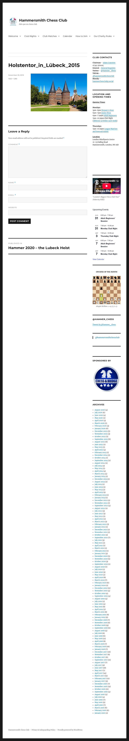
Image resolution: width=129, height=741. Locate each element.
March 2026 (99, 423)
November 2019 (101, 591)
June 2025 (99, 444)
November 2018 (101, 623)
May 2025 (98, 447)
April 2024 (99, 471)
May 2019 (98, 607)
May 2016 (98, 702)
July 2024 (98, 466)
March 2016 (99, 708)
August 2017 (99, 662)
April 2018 (99, 641)
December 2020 (101, 556)
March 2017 (99, 676)
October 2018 (100, 625)
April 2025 (99, 450)
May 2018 (98, 639)
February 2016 (100, 710)
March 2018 (99, 644)
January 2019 (100, 617)
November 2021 (101, 532)
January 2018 (100, 649)
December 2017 (101, 652)
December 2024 (101, 455)
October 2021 (100, 535)
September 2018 (101, 628)
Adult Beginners (110, 115)
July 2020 (98, 569)
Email (12, 195)
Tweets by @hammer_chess (104, 325)
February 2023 (100, 495)
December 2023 (101, 479)
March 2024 (99, 474)
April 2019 (99, 609)
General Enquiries (108, 68)
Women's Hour (107, 110)
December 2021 (101, 530)
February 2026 (100, 426)
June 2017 (98, 668)
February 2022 (100, 524)
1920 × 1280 (12, 79)
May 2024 (98, 468)
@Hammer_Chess (108, 71)
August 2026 (100, 410)
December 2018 (101, 620)
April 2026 (99, 421)
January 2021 (100, 553)
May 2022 (98, 516)
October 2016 (100, 689)
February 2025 (100, 452)
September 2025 (101, 439)
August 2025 (100, 442)
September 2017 (101, 660)
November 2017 (101, 655)
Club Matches (50, 36)
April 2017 (99, 673)
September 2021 (101, 538)
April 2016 (99, 705)
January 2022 (100, 527)
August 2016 (100, 694)
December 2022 (101, 500)
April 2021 (99, 545)
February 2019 (100, 615)
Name (12, 183)
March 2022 (99, 522)
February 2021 (100, 551)
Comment (14, 144)
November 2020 (101, 559)
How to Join (82, 36)
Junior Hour (106, 113)
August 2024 (100, 463)
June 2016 (99, 700)
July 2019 (98, 601)
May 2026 (99, 418)
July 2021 (98, 540)
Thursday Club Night (110, 236)
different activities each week (105, 121)
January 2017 (100, 681)
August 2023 (100, 482)
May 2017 (98, 670)
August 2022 (100, 508)
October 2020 (100, 561)
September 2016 (101, 692)
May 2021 (98, 543)
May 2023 (98, 490)
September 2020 (101, 564)
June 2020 (99, 572)
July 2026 (98, 413)
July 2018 (98, 633)
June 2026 (99, 415)
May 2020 (98, 575)
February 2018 (100, 647)
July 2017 (98, 665)
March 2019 (99, 612)
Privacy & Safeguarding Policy (43, 730)
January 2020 (100, 585)
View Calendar (98, 259)
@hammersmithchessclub (103, 76)
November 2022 (101, 503)
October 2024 (100, 458)
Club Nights (30, 36)
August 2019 (100, 599)
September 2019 (101, 596)
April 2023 (99, 492)
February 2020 (100, 583)
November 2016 (101, 686)
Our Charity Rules (103, 36)
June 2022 (99, 514)
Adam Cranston (109, 63)
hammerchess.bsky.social (103, 81)
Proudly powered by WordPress (70, 730)
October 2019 (100, 593)
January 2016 (100, 713)
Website (12, 207)
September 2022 (101, 506)
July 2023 (98, 484)
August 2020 (100, 567)
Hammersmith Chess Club (43, 20)
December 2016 (101, 684)
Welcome (13, 36)
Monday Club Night (109, 228)
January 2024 (100, 476)
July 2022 (98, 511)
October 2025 (100, 436)
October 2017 (100, 657)
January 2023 (100, 498)
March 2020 (99, 580)
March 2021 (99, 548)
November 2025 (101, 434)
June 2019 (99, 604)
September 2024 (101, 460)
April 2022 (99, 519)
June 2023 (99, 487)
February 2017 (100, 678)
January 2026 (100, 428)
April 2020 (99, 577)
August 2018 (99, 631)
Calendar (67, 36)
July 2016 (98, 697)
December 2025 (101, 431)
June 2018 (98, 636)
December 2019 (101, 588)
